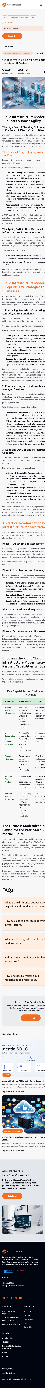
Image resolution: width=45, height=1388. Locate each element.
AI (4, 17)
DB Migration (7, 1338)
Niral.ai (5, 1356)
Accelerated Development (18, 17)
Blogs (26, 1323)
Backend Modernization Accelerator (11, 1347)
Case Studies (28, 1319)
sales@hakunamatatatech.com (13, 1286)
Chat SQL (5, 1342)
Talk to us (30, 1018)
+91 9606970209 (8, 1283)
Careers (27, 1315)
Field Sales (8, 22)
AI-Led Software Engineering (8, 1312)
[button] (40, 4)
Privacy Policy (7, 1369)
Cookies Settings (8, 1373)
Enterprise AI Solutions (11, 1324)
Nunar (4, 1352)
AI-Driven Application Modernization (10, 1319)
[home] (11, 5)
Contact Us (28, 1327)
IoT (33, 17)
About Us (27, 1311)
